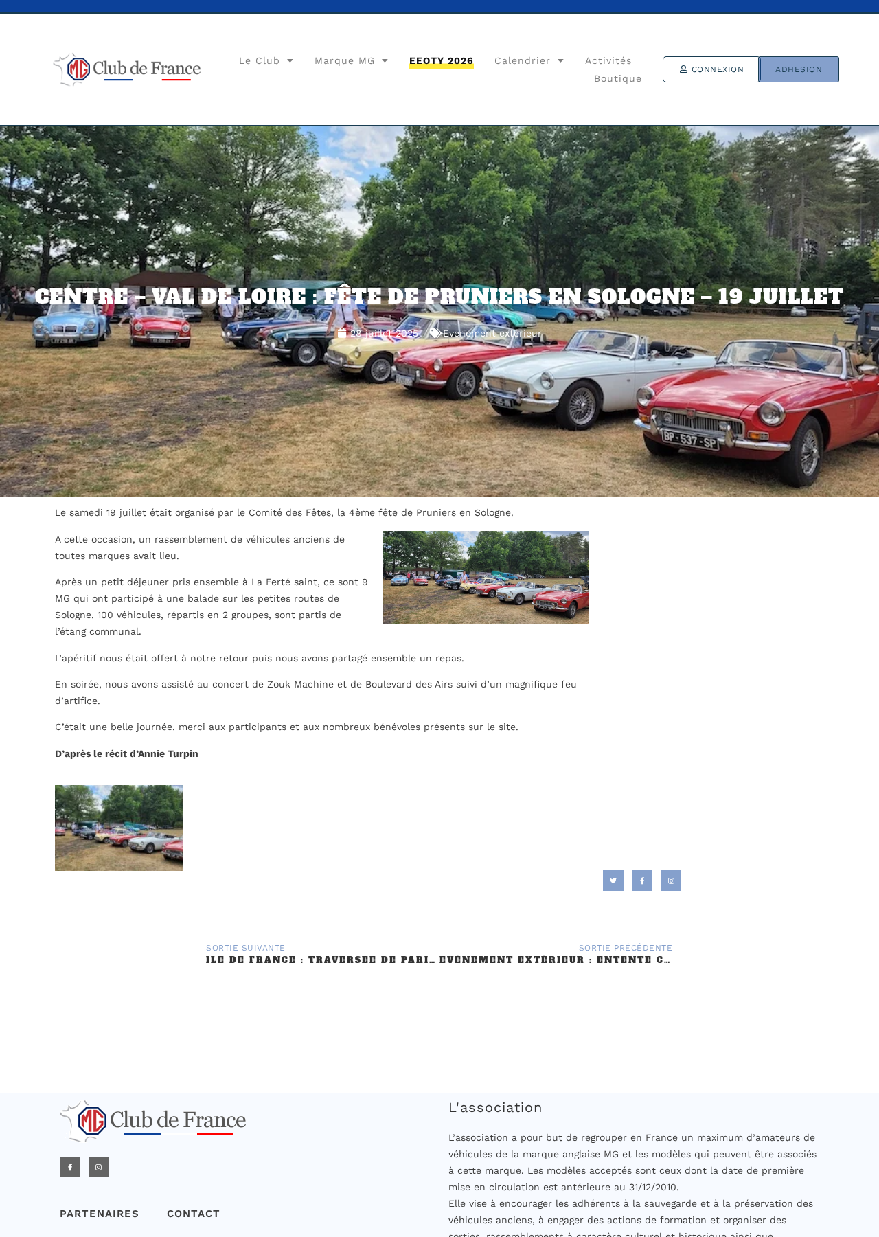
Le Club (259, 60)
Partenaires (99, 1213)
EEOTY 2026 (441, 60)
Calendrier (522, 60)
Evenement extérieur (492, 333)
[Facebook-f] (70, 1167)
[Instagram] (99, 1167)
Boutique (618, 78)
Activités (608, 60)
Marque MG (345, 60)
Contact (193, 1213)
